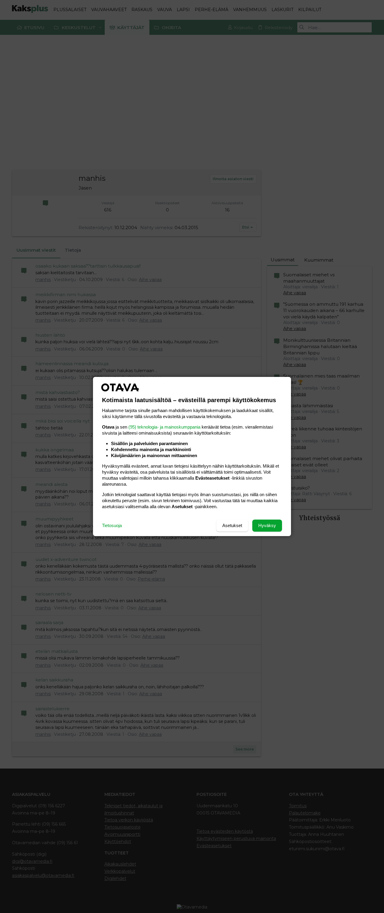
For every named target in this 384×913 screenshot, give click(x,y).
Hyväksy (267, 525)
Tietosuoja (112, 525)
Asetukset (232, 525)
